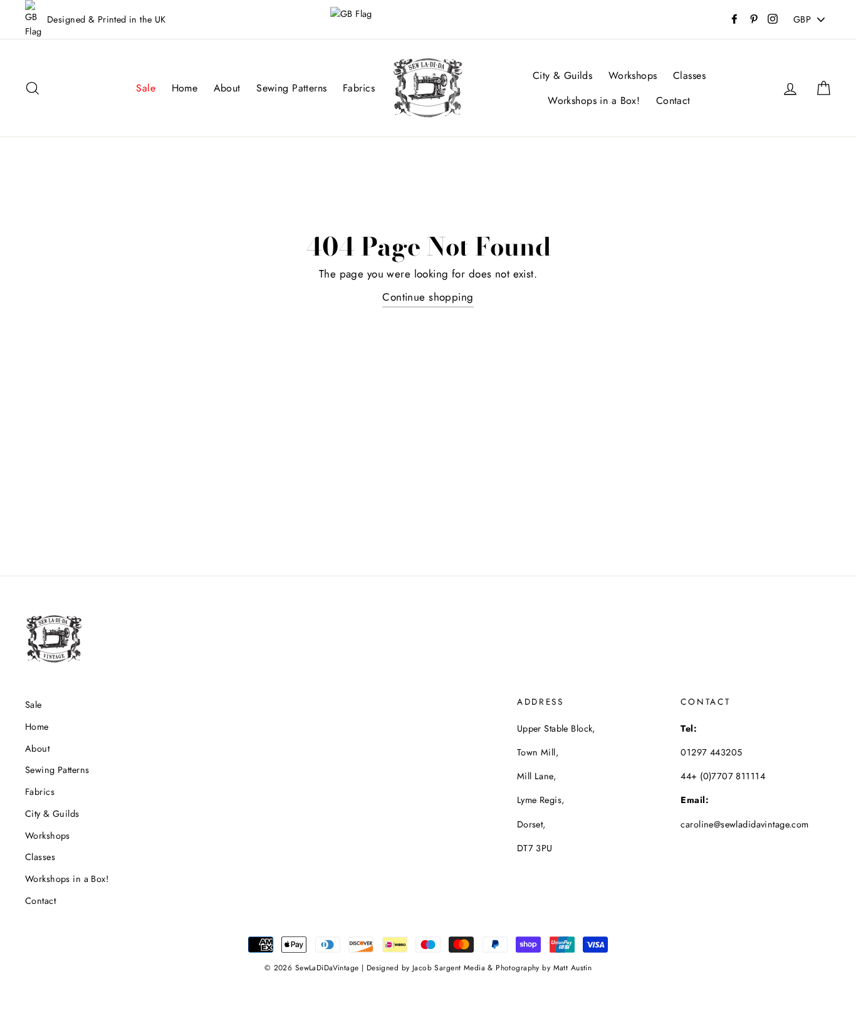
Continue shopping (427, 296)
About (227, 88)
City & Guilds (563, 75)
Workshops (632, 75)
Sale (145, 88)
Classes (689, 75)
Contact (673, 100)
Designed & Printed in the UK (106, 19)
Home (185, 88)
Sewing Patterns (291, 88)
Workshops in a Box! (594, 100)
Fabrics (359, 88)
